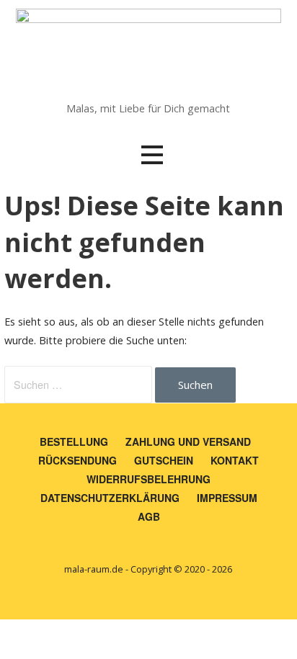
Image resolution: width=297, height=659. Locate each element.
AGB (149, 516)
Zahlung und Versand (188, 441)
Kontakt (234, 460)
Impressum (227, 497)
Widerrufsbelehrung (148, 479)
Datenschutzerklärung (109, 497)
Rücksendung (77, 460)
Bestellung (74, 441)
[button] (152, 155)
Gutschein (163, 460)
